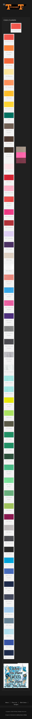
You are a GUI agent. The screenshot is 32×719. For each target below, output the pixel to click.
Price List (14, 702)
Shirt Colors (23, 702)
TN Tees (15, 711)
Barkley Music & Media (22, 715)
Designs (16, 704)
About (7, 702)
